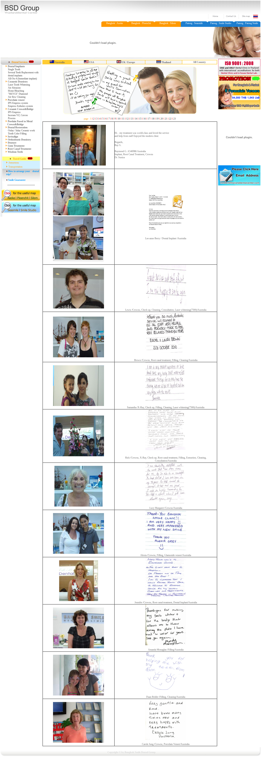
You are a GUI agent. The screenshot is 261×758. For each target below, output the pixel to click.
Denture (12, 142)
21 (166, 118)
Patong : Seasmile (194, 23)
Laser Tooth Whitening (19, 84)
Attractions (13, 162)
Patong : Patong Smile (247, 23)
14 (136, 118)
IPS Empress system (18, 103)
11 (123, 118)
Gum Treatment (16, 145)
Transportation (15, 166)
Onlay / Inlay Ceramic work (21, 130)
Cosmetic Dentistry (17, 81)
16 (144, 118)
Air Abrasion (14, 87)
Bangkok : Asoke (114, 23)
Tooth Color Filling (17, 133)
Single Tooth (14, 69)
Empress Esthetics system (20, 106)
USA (91, 62)
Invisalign (13, 136)
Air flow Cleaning (16, 96)
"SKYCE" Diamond (18, 93)
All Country (199, 62)
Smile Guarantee (16, 180)
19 (157, 118)
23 (174, 118)
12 (127, 118)
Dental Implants (16, 66)
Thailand (166, 62)
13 (131, 118)
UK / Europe (128, 62)
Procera (11, 118)
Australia (60, 62)
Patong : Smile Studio (220, 23)
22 (170, 118)
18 (153, 118)
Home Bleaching (16, 90)
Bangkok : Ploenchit (141, 23)
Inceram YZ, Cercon (18, 115)
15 (140, 118)
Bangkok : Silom (167, 23)
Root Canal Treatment (19, 148)
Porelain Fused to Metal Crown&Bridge (19, 123)
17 (149, 118)
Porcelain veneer (16, 100)
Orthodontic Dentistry (19, 139)
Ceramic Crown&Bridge (20, 109)
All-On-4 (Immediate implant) (22, 78)
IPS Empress (14, 112)
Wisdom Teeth (15, 151)
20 (161, 118)
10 (119, 118)
